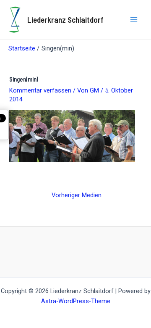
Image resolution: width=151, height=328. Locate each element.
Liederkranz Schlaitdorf (65, 19)
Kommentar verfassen (40, 90)
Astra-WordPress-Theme (75, 301)
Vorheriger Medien (77, 195)
